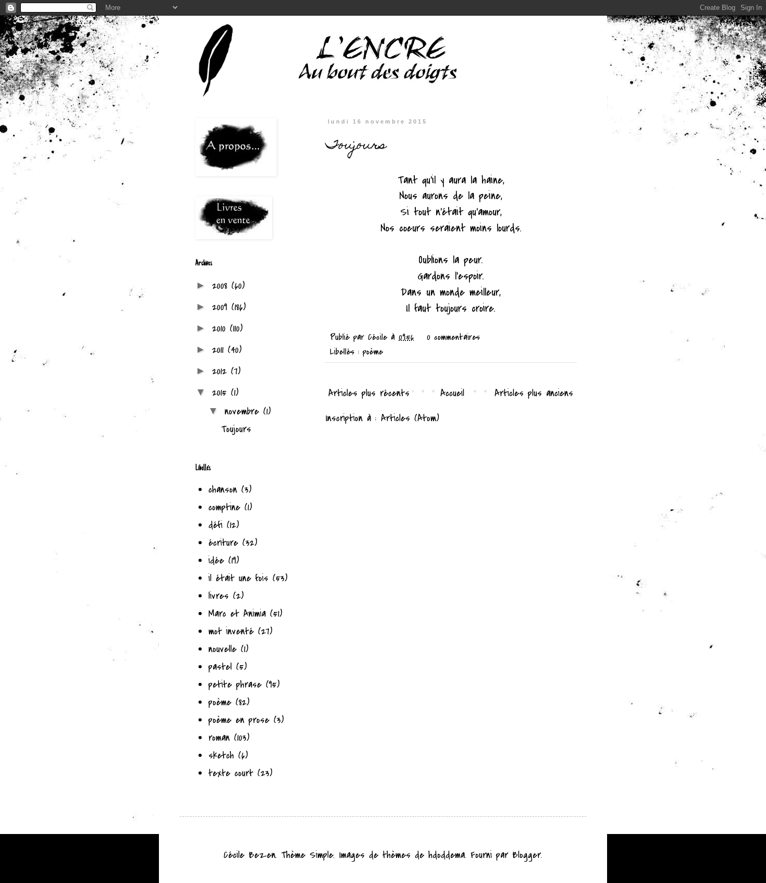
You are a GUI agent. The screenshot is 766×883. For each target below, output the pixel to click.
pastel (220, 667)
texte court (230, 773)
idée (216, 561)
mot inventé (231, 631)
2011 (220, 350)
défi (215, 525)
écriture (223, 543)
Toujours (356, 145)
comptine (224, 507)
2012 (221, 371)
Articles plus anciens (534, 393)
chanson (222, 490)
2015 (221, 393)
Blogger (526, 855)
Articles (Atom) (410, 418)
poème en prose (238, 720)
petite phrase (235, 685)
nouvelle (222, 649)
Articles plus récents (369, 393)
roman (219, 738)
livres (218, 596)
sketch (221, 756)
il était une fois (238, 578)
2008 (221, 286)
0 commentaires (453, 337)
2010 (221, 329)
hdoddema (446, 855)
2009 (221, 307)
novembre (244, 411)
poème (373, 352)
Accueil (452, 393)
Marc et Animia (237, 614)
